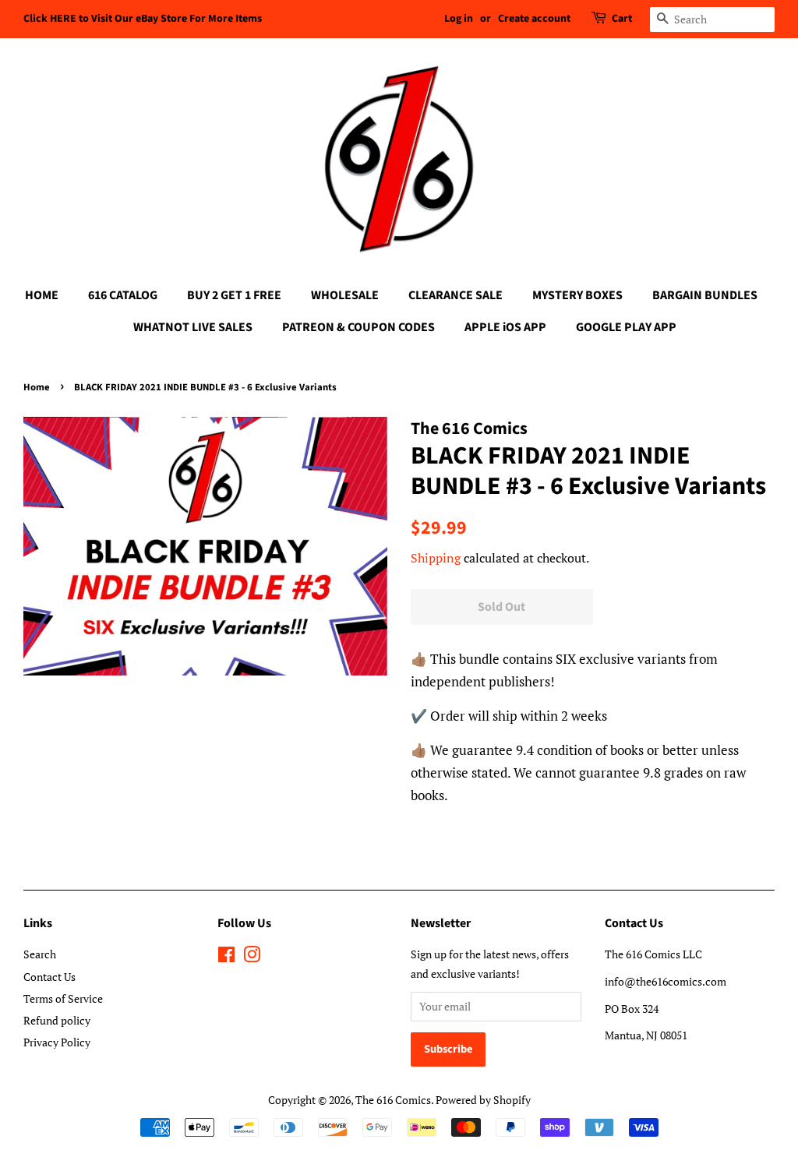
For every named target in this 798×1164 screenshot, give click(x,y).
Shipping (436, 557)
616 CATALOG (122, 295)
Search (39, 954)
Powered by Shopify (483, 1099)
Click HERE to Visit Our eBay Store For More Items (142, 18)
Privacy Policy (56, 1042)
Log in (458, 18)
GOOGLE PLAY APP (626, 327)
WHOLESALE (345, 295)
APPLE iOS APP (505, 327)
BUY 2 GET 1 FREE (234, 295)
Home (36, 387)
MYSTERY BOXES (577, 295)
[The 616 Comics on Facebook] (226, 957)
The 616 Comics (393, 1099)
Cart (622, 18)
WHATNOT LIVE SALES (192, 327)
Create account (534, 18)
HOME (41, 295)
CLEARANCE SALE (455, 295)
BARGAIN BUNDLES (704, 295)
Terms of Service (63, 998)
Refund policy (56, 1020)
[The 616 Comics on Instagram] (251, 957)
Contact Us (49, 976)
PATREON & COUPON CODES (358, 327)
